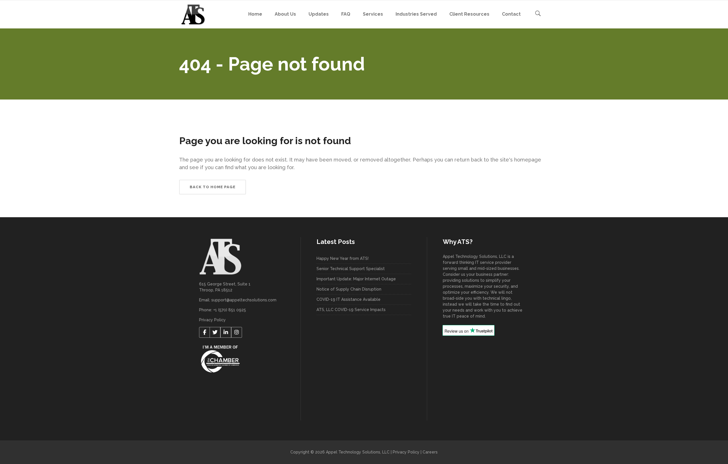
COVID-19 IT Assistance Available (348, 299)
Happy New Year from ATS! (343, 258)
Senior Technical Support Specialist (351, 268)
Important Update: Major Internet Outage (356, 279)
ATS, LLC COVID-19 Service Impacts (351, 309)
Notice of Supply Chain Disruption (349, 289)
